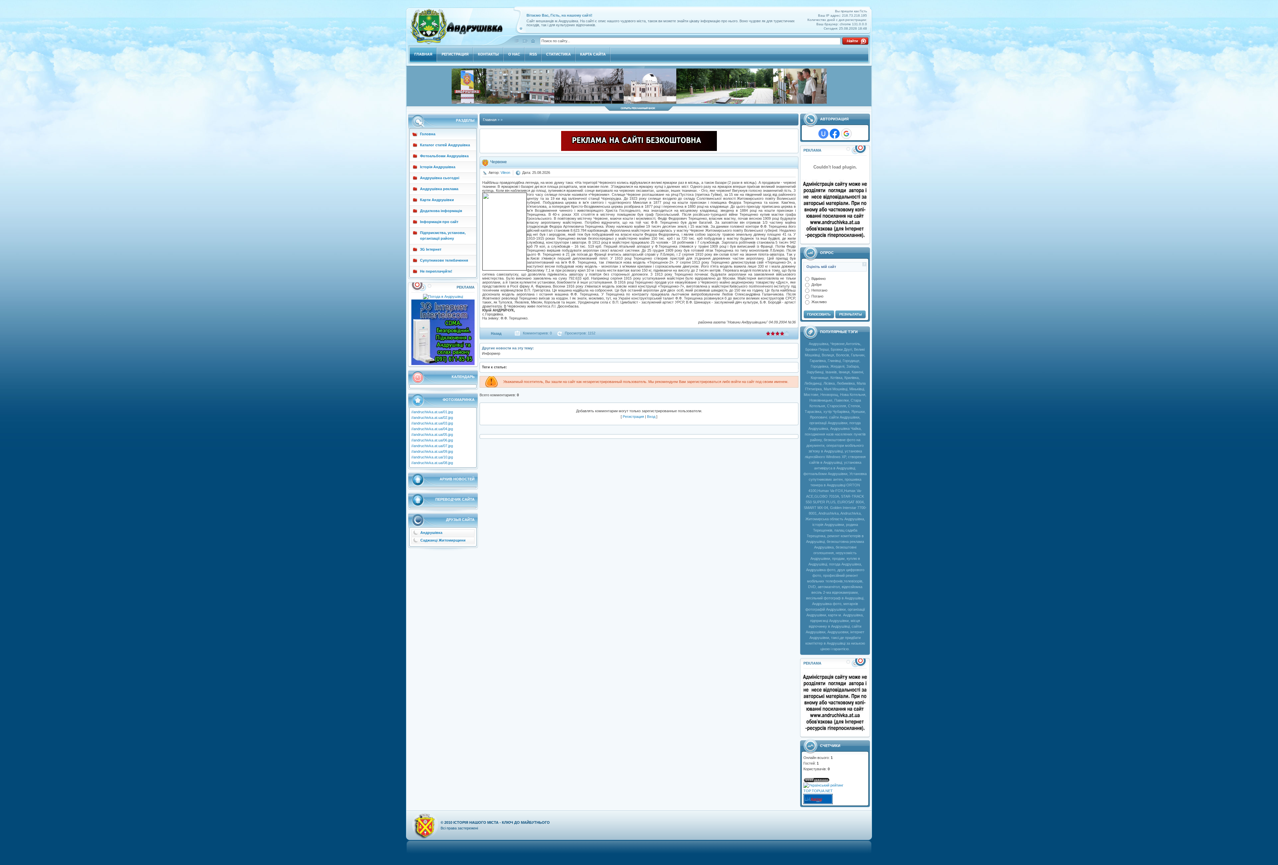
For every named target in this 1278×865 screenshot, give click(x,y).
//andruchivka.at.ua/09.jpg (432, 451)
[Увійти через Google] (846, 133)
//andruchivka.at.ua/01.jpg (432, 412)
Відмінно (818, 279)
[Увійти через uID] (823, 134)
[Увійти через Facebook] (835, 134)
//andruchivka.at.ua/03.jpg (432, 423)
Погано (817, 296)
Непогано (819, 290)
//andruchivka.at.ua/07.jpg (432, 446)
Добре (816, 284)
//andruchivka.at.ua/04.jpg (432, 429)
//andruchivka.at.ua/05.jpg (432, 434)
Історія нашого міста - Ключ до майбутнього (501, 822)
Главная (490, 120)
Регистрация (633, 417)
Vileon (505, 173)
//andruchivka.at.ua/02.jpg (432, 418)
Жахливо (819, 302)
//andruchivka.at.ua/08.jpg (432, 463)
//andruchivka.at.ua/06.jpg (432, 440)
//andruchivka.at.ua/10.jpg (432, 457)
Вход (651, 417)
